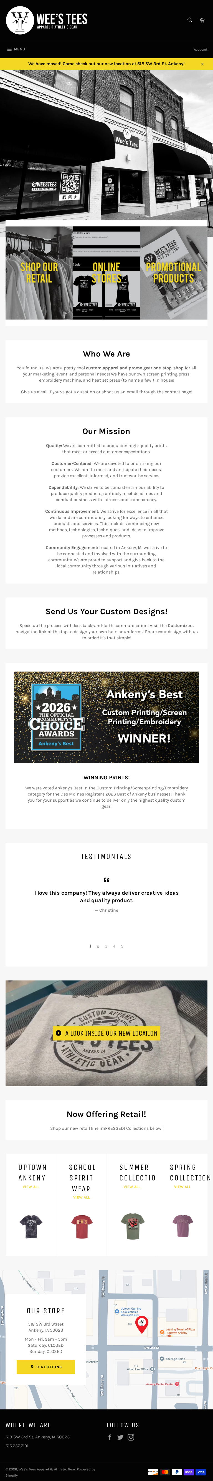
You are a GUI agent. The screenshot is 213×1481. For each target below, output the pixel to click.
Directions (48, 1367)
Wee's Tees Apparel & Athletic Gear (47, 1469)
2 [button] (98, 946)
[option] (106, 153)
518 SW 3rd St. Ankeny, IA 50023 (38, 1436)
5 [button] (122, 946)
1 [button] (90, 946)
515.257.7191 (17, 1445)
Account (200, 49)
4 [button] (114, 946)
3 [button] (106, 946)
